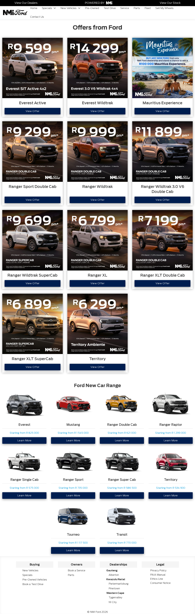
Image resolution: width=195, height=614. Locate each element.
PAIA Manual (157, 574)
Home (33, 8)
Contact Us (37, 16)
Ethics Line (156, 578)
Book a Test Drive (32, 584)
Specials (47, 8)
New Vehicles (68, 8)
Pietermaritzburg (118, 583)
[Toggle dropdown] (54, 8)
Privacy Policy (158, 570)
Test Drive (110, 8)
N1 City (113, 602)
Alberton (114, 574)
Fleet (148, 8)
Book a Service (76, 570)
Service (124, 8)
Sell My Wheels (164, 8)
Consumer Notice (160, 583)
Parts (137, 8)
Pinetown (114, 588)
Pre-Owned (92, 8)
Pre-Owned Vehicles (34, 579)
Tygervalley (115, 597)
